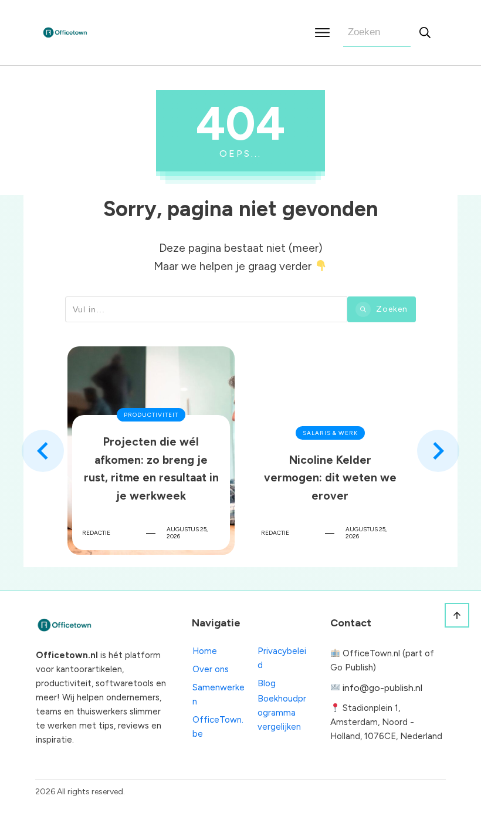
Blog (267, 683)
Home (204, 651)
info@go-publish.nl (382, 687)
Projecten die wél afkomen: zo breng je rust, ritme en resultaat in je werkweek (151, 450)
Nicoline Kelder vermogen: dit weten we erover (330, 450)
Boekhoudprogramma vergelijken (282, 712)
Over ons (210, 669)
